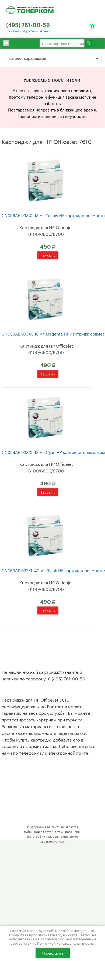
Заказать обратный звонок (28, 30)
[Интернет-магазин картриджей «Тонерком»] (30, 9)
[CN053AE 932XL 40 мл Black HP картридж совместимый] (45, 535)
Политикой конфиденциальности (65, 942)
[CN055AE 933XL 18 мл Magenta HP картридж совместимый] (45, 298)
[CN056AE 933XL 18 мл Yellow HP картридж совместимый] (45, 180)
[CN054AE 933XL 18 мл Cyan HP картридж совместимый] (45, 417)
